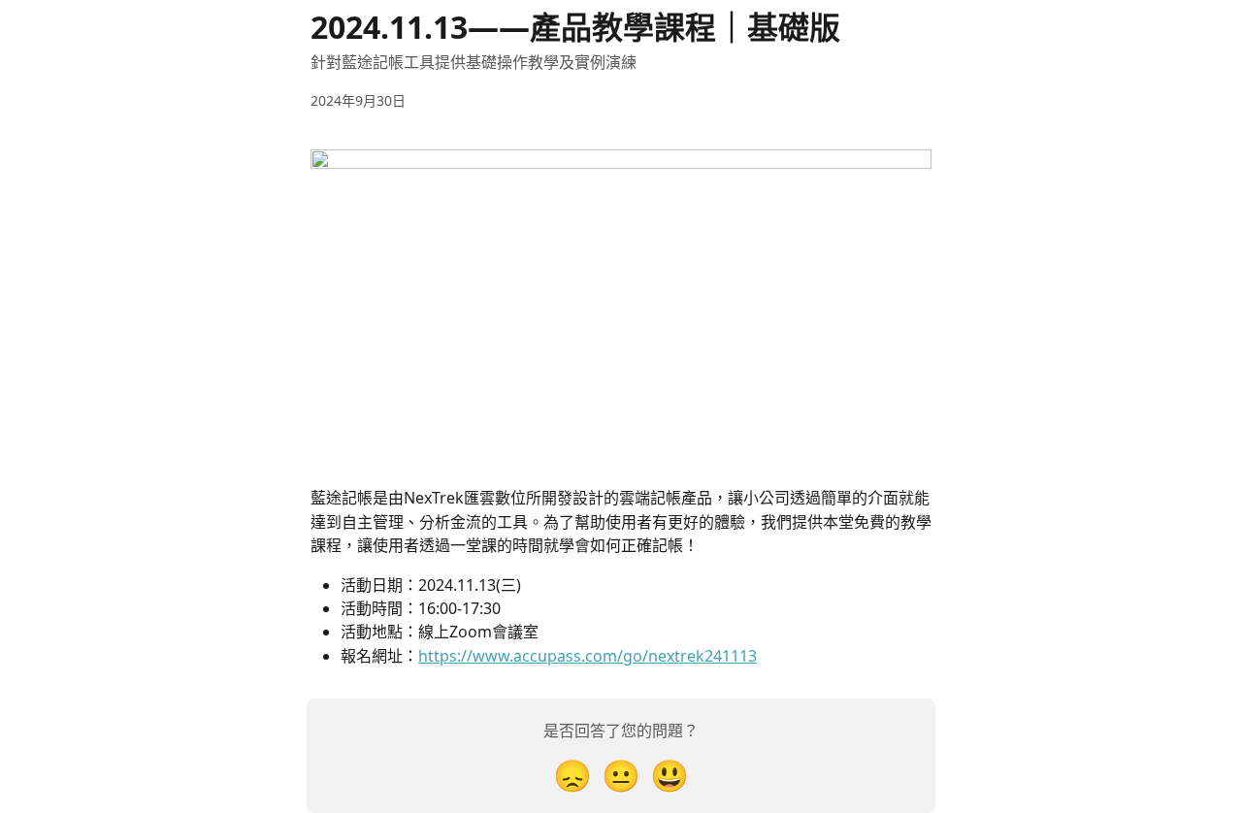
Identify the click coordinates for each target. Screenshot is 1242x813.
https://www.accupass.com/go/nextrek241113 (587, 656)
